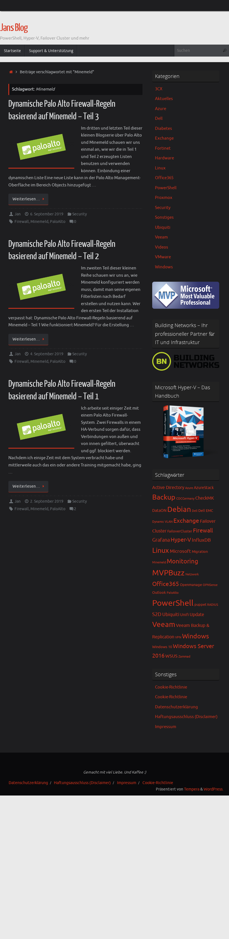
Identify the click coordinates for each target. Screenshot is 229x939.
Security (79, 214)
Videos (161, 247)
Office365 (164, 178)
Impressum (165, 726)
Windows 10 (162, 647)
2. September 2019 (46, 501)
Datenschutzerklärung (176, 707)
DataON (159, 510)
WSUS (171, 656)
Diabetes (163, 128)
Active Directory (168, 487)
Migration (200, 551)
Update (197, 614)
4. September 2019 (46, 354)
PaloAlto (57, 221)
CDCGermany (185, 498)
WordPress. (213, 789)
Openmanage (191, 585)
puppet (200, 604)
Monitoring (182, 561)
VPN (178, 637)
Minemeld (39, 221)
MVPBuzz (168, 573)
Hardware (164, 158)
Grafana (161, 540)
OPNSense (210, 585)
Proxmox (163, 197)
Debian (179, 509)
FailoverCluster (179, 531)
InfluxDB (201, 540)
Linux (160, 168)
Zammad (184, 656)
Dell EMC (205, 511)
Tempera (191, 789)
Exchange (164, 138)
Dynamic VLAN (162, 522)
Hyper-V (181, 539)
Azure (160, 108)
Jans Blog (14, 27)
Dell (159, 118)
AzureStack (204, 487)
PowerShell (165, 188)
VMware (163, 257)
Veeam (161, 237)
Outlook (159, 592)
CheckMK (204, 498)
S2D (156, 614)
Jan (18, 214)
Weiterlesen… (26, 199)
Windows (164, 267)
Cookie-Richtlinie (171, 687)
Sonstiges (164, 217)
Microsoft (180, 551)
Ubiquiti (162, 227)
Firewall (22, 221)
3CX (158, 89)
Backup (163, 497)
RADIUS (212, 605)
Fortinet (163, 148)
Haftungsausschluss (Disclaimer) (186, 716)
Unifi (184, 614)
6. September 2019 (46, 214)
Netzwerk (192, 574)
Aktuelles (164, 98)
